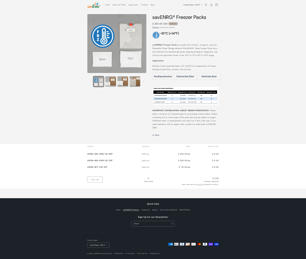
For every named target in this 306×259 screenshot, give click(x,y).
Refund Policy (185, 210)
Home (118, 210)
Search (155, 210)
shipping (199, 184)
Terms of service (142, 253)
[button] (206, 4)
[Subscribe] (171, 224)
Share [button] (157, 135)
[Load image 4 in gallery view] (134, 81)
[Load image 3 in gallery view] (122, 81)
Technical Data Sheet (185, 76)
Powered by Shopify (105, 253)
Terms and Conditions (168, 210)
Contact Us (145, 210)
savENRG (96, 253)
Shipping (155, 27)
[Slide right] (143, 81)
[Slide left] (90, 81)
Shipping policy (155, 253)
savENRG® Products (131, 210)
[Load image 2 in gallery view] (110, 81)
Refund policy (119, 253)
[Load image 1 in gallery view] (98, 81)
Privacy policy (130, 253)
